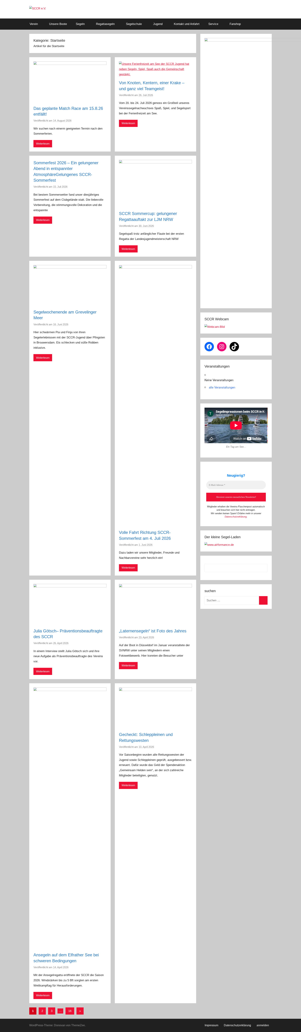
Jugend (158, 24)
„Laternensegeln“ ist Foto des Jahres (152, 631)
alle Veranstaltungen (222, 387)
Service (213, 24)
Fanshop (235, 24)
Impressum (211, 1025)
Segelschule (134, 24)
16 (69, 1011)
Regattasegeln (105, 24)
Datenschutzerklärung (236, 516)
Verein (34, 24)
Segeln (80, 24)
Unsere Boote (58, 24)
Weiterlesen (42, 143)
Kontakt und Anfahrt (186, 24)
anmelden (263, 1025)
